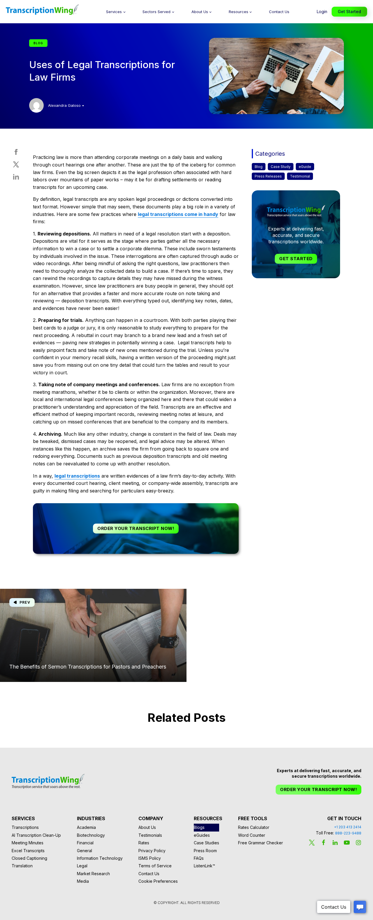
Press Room (205, 850)
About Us (199, 11)
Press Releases (268, 176)
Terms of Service (155, 865)
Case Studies (206, 842)
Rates (143, 842)
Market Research (93, 873)
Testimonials (150, 835)
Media (83, 881)
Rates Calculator (253, 827)
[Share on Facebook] (16, 153)
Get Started (349, 11)
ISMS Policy (149, 858)
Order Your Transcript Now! (135, 528)
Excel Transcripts (28, 850)
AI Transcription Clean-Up (36, 835)
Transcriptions (25, 827)
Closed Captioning (29, 858)
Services (114, 11)
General (84, 850)
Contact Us (279, 11)
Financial (85, 842)
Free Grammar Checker (260, 842)
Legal (82, 865)
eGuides (202, 835)
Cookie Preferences (158, 881)
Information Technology (100, 858)
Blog (259, 166)
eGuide (305, 166)
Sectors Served (156, 11)
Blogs (199, 827)
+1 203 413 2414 (347, 827)
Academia (86, 827)
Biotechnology (91, 835)
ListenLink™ (204, 865)
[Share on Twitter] (16, 165)
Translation (22, 865)
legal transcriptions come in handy (178, 214)
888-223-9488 (348, 833)
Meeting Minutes (27, 842)
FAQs (199, 858)
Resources (238, 11)
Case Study (281, 166)
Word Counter (251, 835)
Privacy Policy (152, 850)
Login (322, 11)
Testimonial (300, 176)
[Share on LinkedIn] (16, 178)
